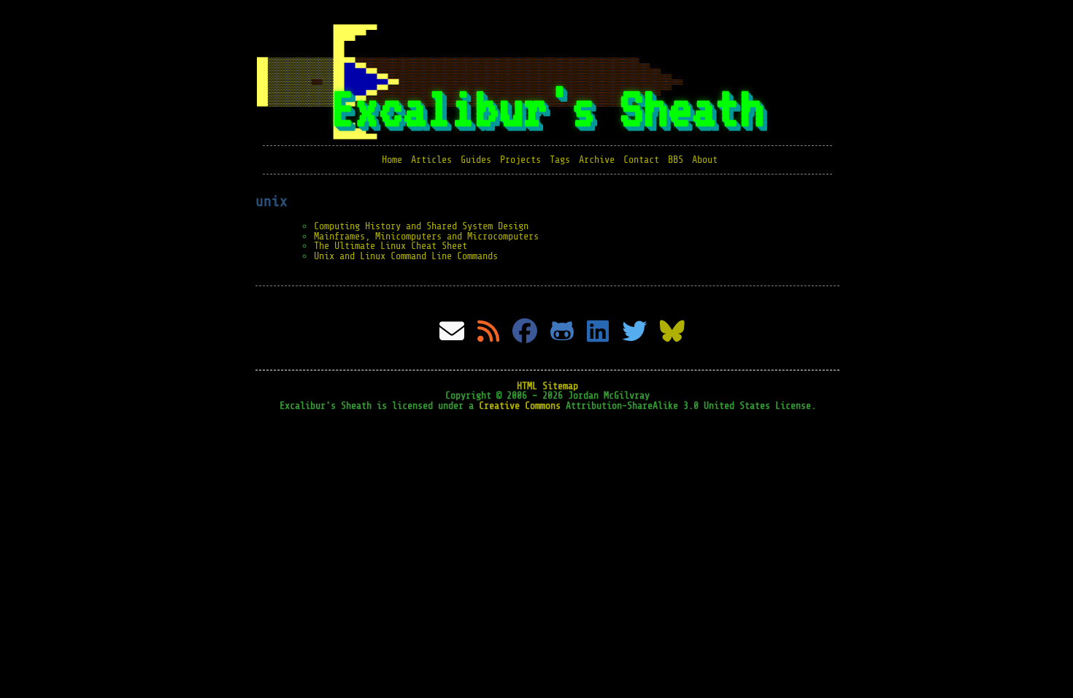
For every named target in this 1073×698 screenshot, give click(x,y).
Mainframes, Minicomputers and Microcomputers (426, 236)
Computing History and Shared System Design (421, 225)
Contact (641, 159)
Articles (431, 159)
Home (392, 159)
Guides (476, 159)
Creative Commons (520, 405)
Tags (560, 159)
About (705, 159)
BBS (675, 159)
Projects (520, 159)
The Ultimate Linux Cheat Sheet (390, 245)
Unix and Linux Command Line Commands (406, 255)
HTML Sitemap (547, 385)
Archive (597, 159)
